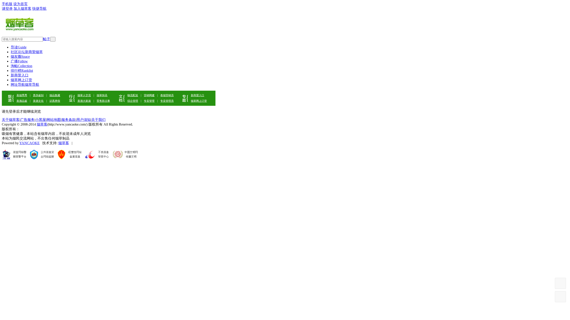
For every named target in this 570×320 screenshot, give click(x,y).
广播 (19, 61)
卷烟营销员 (167, 95)
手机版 (7, 4)
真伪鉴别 (38, 95)
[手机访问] (560, 296)
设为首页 (20, 4)
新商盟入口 (19, 75)
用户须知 (83, 120)
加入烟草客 (22, 8)
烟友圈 (20, 56)
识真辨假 (54, 100)
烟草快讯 (102, 95)
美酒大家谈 (84, 100)
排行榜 (22, 70)
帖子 (46, 39)
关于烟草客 (11, 120)
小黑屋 (40, 120)
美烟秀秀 (21, 95)
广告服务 (27, 120)
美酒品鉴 (21, 100)
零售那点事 (103, 100)
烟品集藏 (54, 95)
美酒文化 (38, 100)
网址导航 (25, 84)
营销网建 (149, 95)
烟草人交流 (84, 95)
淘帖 (21, 66)
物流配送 (132, 95)
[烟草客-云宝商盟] (20, 31)
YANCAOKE (29, 143)
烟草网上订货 (21, 80)
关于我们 (98, 120)
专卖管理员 (167, 100)
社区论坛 (27, 52)
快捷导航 (39, 8)
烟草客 (42, 124)
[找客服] (560, 283)
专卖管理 (149, 100)
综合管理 (132, 100)
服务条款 (68, 120)
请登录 (7, 8)
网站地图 (54, 120)
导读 (18, 47)
